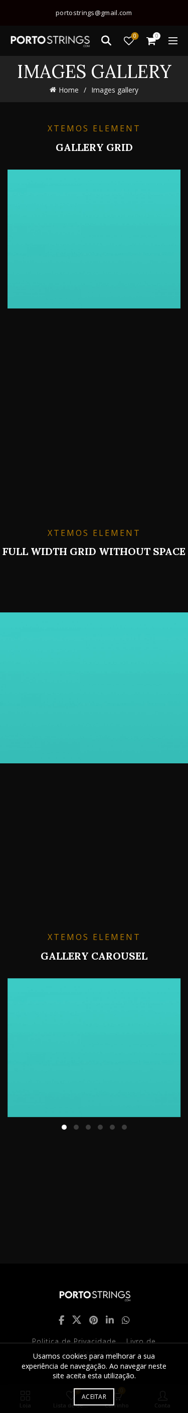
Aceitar (94, 1396)
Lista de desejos (134, 36)
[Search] (106, 40)
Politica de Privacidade (74, 1341)
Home (69, 90)
